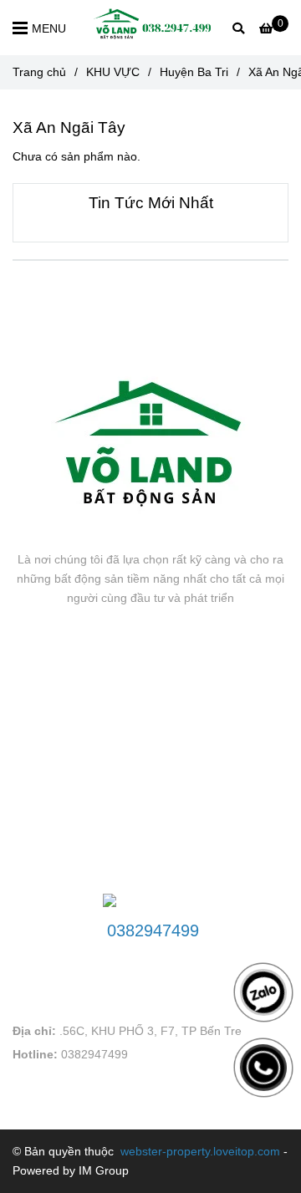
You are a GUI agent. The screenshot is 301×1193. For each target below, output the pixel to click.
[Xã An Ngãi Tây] (150, 27)
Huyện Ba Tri (194, 72)
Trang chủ (39, 72)
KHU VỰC (113, 72)
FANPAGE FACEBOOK (97, 662)
